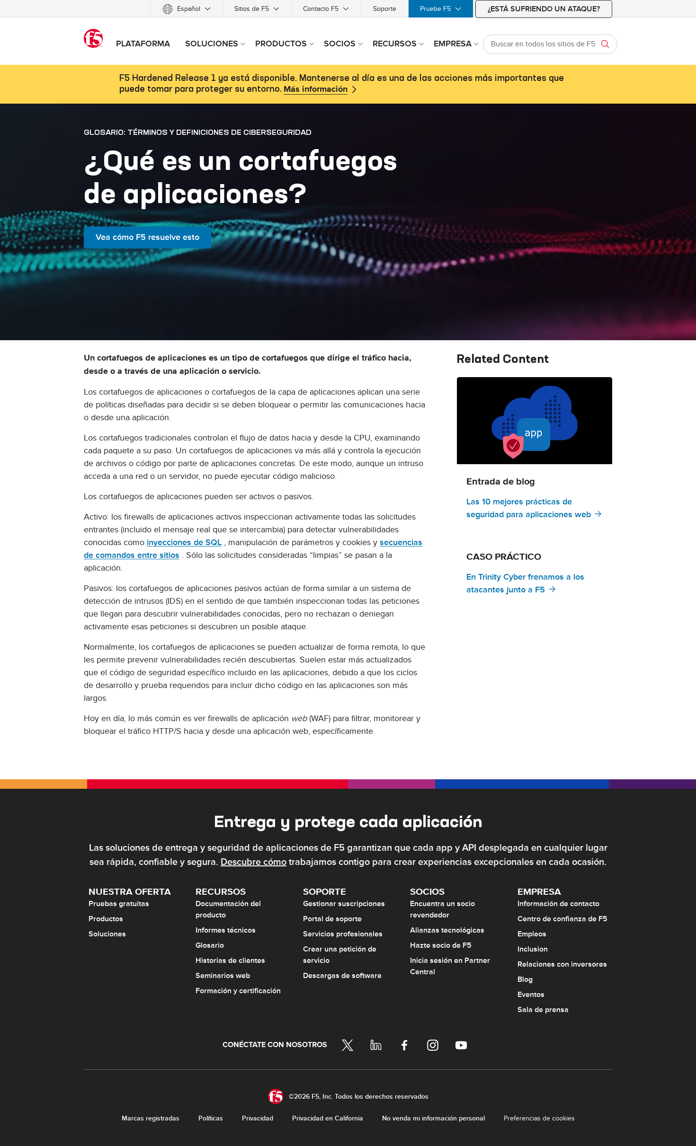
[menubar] (348, 9)
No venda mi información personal (433, 1118)
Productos (106, 919)
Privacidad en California (327, 1118)
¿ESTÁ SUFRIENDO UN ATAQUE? (544, 9)
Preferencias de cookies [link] (539, 1118)
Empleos (532, 934)
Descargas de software (342, 975)
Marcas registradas (150, 1118)
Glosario (210, 945)
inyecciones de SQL (184, 542)
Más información (316, 89)
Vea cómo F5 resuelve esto (147, 237)
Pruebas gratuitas (119, 903)
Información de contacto (558, 903)
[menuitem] (187, 9)
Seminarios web (223, 975)
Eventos (531, 994)
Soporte (384, 9)
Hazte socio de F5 (441, 945)
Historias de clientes (230, 960)
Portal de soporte (332, 919)
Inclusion (533, 949)
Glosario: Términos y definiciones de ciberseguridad (198, 132)
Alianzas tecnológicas (447, 930)
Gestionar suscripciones (344, 903)
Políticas (210, 1118)
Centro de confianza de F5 (562, 919)
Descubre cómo (253, 862)
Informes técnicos (226, 930)
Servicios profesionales (343, 934)
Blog (525, 979)
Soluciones (107, 934)
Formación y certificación (238, 991)
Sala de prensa (543, 1009)
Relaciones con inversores (562, 964)
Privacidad (257, 1118)
